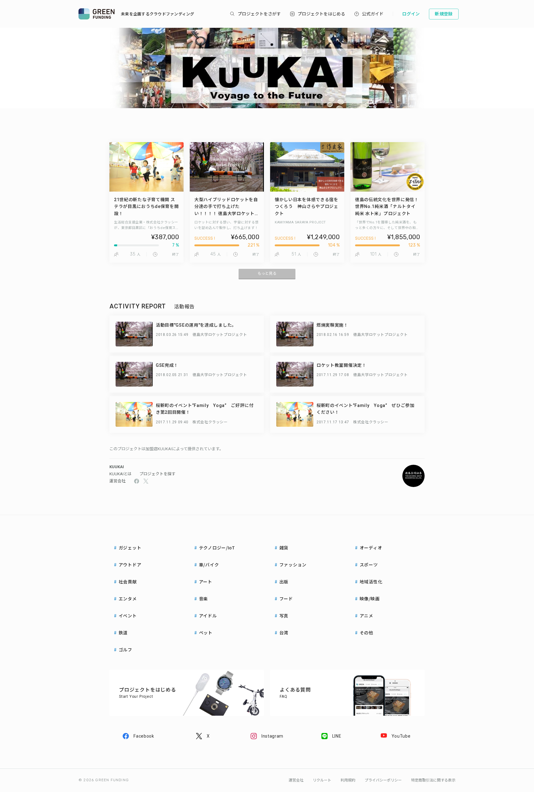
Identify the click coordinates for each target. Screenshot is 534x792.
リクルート (322, 780)
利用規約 (348, 780)
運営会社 (117, 481)
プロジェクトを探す (157, 474)
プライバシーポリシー (383, 780)
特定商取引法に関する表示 (433, 780)
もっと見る (267, 273)
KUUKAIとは (120, 474)
